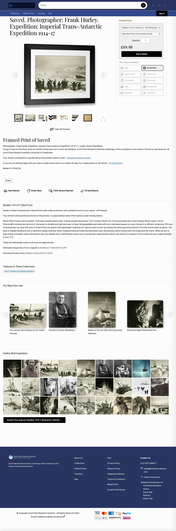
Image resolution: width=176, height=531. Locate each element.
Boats (8, 180)
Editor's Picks (28, 13)
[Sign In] (164, 5)
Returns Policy (113, 468)
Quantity (136, 40)
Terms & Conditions (116, 479)
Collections (15, 13)
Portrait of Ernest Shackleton (62, 330)
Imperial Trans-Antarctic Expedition (22, 271)
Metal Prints (112, 484)
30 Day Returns (115, 163)
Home (6, 271)
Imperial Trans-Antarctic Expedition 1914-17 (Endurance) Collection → (34, 420)
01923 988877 (150, 463)
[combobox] (90, 5)
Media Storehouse (55, 517)
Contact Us (145, 458)
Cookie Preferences (116, 489)
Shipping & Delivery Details (79, 158)
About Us (78, 458)
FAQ (109, 458)
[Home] (22, 5)
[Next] (103, 74)
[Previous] (15, 74)
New (50, 13)
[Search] (143, 5)
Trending (41, 13)
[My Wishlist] (153, 5)
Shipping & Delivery (115, 474)
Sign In (162, 13)
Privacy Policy (113, 463)
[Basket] (159, 5)
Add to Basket (141, 54)
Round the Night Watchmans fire (141, 330)
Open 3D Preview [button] (62, 129)
